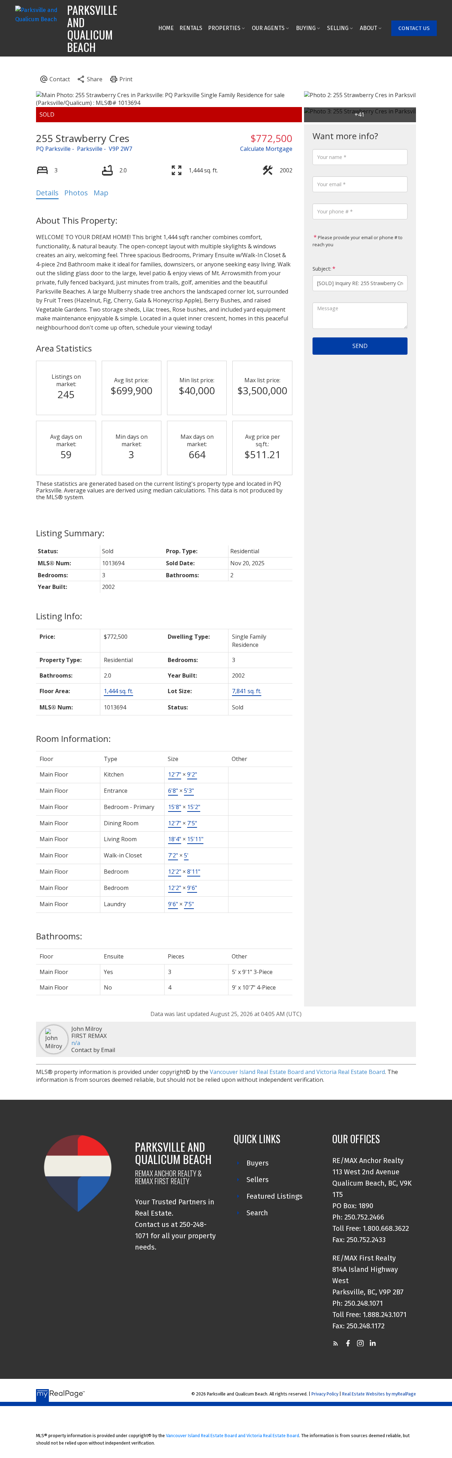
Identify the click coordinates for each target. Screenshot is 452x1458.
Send (360, 346)
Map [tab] (101, 192)
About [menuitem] (368, 28)
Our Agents (268, 28)
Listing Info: (59, 616)
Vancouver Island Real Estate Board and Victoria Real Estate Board (297, 1072)
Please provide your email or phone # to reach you (358, 241)
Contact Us (414, 28)
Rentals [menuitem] (190, 28)
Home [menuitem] (166, 28)
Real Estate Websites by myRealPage (379, 1394)
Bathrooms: (59, 936)
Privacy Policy (324, 1394)
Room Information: (73, 738)
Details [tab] (47, 192)
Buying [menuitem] (306, 28)
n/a (75, 1043)
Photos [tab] (76, 192)
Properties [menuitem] (224, 28)
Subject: (322, 268)
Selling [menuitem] (338, 28)
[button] (414, 28)
